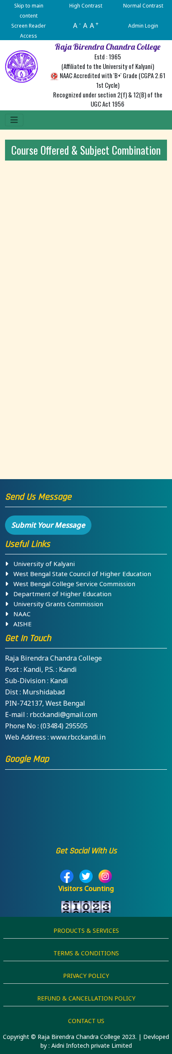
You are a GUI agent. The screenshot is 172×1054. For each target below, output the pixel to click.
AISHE (20, 624)
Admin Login (143, 25)
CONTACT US (86, 1021)
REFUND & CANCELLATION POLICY (86, 998)
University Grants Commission (55, 604)
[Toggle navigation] (14, 120)
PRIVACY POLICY (86, 976)
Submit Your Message (48, 525)
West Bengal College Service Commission (71, 583)
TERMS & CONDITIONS (86, 953)
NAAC (19, 614)
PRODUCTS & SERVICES (86, 930)
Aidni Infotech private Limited (91, 1045)
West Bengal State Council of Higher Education (79, 573)
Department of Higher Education (59, 594)
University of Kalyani (41, 563)
